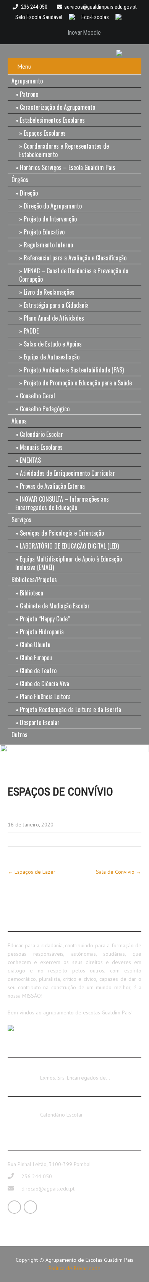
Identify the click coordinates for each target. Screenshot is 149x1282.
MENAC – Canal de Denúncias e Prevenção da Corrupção (73, 275)
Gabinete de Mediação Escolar (55, 605)
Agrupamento (27, 80)
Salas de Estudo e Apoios (53, 343)
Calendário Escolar (41, 434)
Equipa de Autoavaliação (51, 356)
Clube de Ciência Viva (44, 683)
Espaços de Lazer (31, 871)
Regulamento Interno (48, 244)
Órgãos (19, 179)
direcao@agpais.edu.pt (47, 1188)
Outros (19, 734)
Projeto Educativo (44, 231)
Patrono (29, 94)
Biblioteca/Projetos (34, 579)
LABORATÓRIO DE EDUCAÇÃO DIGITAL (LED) (69, 545)
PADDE (31, 330)
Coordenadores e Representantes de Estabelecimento (64, 150)
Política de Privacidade (74, 1268)
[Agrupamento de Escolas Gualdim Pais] (122, 52)
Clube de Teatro (38, 670)
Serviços (21, 519)
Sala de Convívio (118, 871)
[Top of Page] (127, 1266)
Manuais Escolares (41, 447)
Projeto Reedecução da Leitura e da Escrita (70, 709)
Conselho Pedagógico (45, 408)
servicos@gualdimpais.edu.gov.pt (100, 7)
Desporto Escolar (40, 722)
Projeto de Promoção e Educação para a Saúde (78, 382)
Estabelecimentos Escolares (52, 120)
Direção (29, 192)
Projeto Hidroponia (42, 631)
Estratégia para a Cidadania (56, 305)
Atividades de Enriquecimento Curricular (67, 473)
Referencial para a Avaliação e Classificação (75, 257)
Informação (53, 1070)
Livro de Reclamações (49, 292)
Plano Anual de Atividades (54, 318)
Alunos (19, 420)
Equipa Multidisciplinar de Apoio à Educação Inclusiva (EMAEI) (68, 563)
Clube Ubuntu (35, 644)
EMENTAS (30, 460)
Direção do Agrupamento (53, 205)
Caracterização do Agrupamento (57, 107)
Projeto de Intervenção (50, 218)
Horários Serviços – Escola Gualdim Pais (67, 167)
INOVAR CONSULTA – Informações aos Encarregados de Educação (62, 503)
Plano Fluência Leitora (45, 696)
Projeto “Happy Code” (45, 618)
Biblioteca (31, 592)
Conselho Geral (37, 395)
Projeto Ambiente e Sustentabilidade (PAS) (74, 369)
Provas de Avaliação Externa (52, 486)
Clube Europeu (36, 657)
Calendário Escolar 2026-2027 (75, 1107)
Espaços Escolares (45, 133)
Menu (24, 66)
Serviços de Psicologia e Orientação (62, 533)
